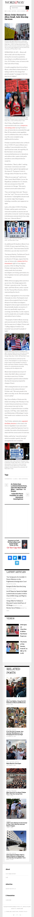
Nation (8, 699)
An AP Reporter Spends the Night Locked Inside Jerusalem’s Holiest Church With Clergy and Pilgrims (16, 593)
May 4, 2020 (8, 11)
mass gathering (23, 478)
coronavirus (8, 478)
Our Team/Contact (11, 873)
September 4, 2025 (11, 765)
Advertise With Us (11, 888)
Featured (8, 730)
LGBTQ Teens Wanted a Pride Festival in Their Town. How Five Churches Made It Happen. (16, 824)
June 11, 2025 (9, 827)
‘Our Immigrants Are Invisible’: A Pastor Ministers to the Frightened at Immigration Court (16, 579)
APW (7, 762)
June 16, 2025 (9, 795)
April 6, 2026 (9, 704)
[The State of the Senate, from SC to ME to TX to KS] (12, 653)
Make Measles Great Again (13, 763)
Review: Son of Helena (13, 608)
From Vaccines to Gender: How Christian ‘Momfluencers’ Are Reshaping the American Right (14, 733)
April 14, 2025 (9, 859)
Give (7, 877)
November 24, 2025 (11, 736)
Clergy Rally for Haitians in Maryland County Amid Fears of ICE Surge (16, 603)
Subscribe (8, 900)
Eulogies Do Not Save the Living (16, 586)
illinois (15, 478)
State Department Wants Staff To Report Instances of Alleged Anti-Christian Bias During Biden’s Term (16, 856)
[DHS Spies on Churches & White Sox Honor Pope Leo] (12, 636)
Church (8, 791)
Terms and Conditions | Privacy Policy (16, 911)
